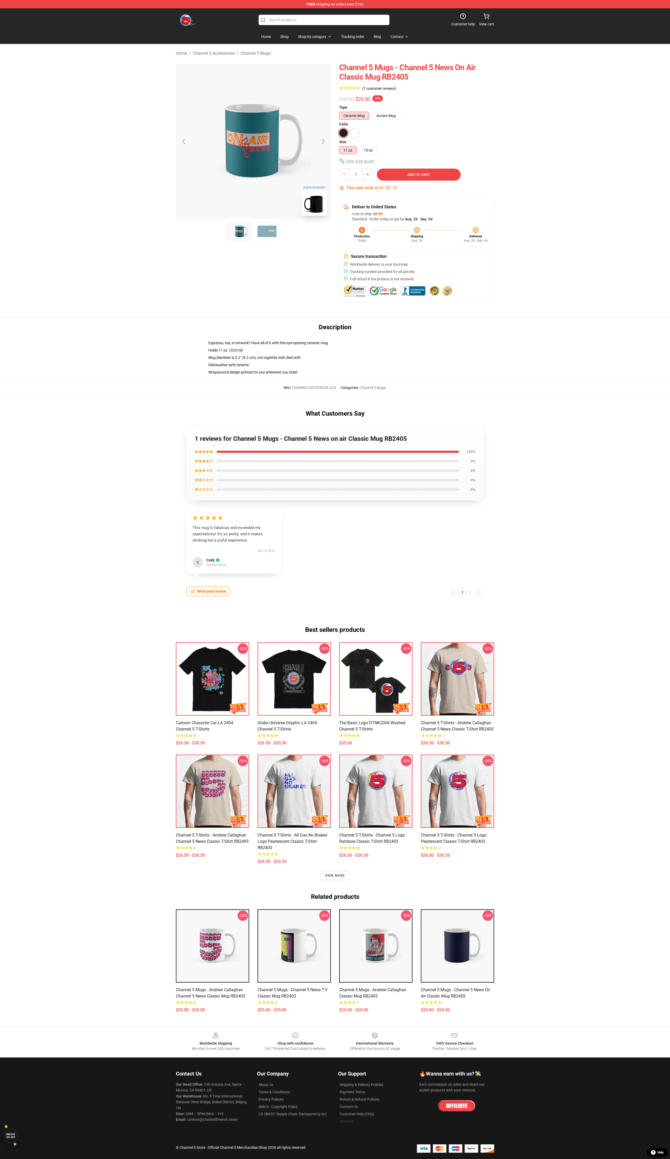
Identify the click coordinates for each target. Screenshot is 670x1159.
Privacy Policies (271, 1099)
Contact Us (349, 1107)
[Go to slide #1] (239, 231)
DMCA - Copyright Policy (278, 1107)
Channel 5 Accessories (213, 53)
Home (181, 53)
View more (335, 875)
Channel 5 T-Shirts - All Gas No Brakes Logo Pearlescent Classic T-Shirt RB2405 (292, 841)
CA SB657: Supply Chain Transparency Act (293, 1114)
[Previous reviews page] (453, 592)
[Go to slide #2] (267, 231)
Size (342, 142)
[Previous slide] (183, 141)
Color (343, 124)
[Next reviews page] (479, 592)
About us (266, 1085)
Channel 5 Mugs (256, 53)
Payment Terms (352, 1092)
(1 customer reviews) (379, 88)
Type (343, 107)
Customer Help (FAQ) (357, 1114)
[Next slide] (322, 141)
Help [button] (660, 1152)
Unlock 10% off (10, 1136)
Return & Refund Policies (359, 1099)
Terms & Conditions (274, 1092)
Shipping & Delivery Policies (361, 1085)
